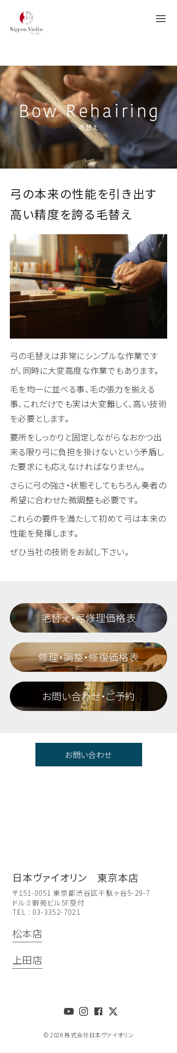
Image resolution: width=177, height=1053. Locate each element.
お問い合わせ (88, 754)
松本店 (27, 933)
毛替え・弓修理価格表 (88, 618)
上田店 (27, 960)
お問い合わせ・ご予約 (88, 696)
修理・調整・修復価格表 (88, 657)
